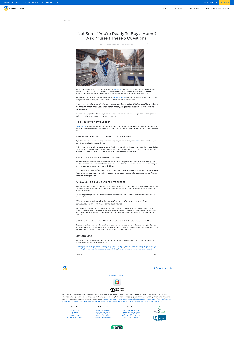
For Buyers (152, 43)
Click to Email (74, 312)
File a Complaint (88, 301)
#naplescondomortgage (116, 247)
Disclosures (160, 299)
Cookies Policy (151, 299)
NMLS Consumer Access (136, 301)
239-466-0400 (74, 310)
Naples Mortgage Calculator (131, 310)
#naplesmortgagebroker (89, 249)
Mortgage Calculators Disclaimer (118, 301)
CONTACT (117, 268)
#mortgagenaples (84, 247)
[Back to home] (14, 8)
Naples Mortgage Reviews (131, 317)
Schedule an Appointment (74, 317)
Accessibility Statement (109, 299)
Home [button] (166, 8)
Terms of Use (159, 301)
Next (155, 254)
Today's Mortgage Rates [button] (217, 8)
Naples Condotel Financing (103, 312)
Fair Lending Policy (76, 301)
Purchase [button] (179, 8)
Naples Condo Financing (103, 310)
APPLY (108, 268)
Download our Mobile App (116, 275)
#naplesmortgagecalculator (107, 249)
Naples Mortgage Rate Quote (131, 314)
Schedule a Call (74, 315)
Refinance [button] (194, 8)
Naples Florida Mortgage (110, 44)
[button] (117, 333)
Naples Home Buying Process (131, 312)
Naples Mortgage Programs (103, 314)
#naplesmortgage (150, 247)
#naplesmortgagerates (145, 249)
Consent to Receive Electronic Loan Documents (131, 299)
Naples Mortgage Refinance (103, 317)
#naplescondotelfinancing (134, 247)
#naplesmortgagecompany (127, 249)
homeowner (117, 89)
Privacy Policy (149, 301)
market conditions (119, 97)
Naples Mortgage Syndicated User (98, 43)
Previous (79, 254)
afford (138, 141)
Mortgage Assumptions (101, 301)
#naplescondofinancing (99, 247)
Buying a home (81, 126)
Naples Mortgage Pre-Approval (131, 315)
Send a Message (74, 314)
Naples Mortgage (127, 44)
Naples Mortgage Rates (103, 315)
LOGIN (126, 268)
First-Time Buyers (140, 43)
